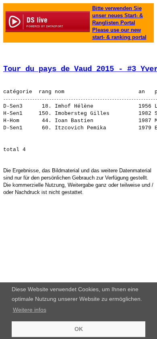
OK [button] (78, 329)
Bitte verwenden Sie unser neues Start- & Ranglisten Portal (117, 15)
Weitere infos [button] (29, 309)
